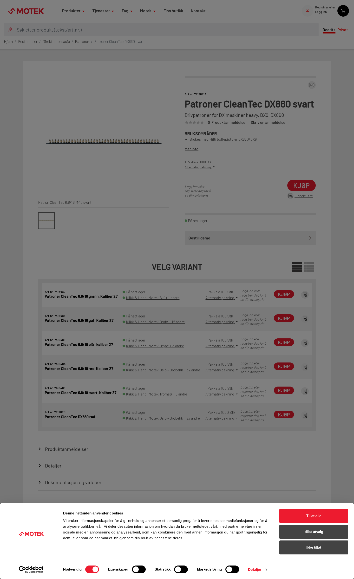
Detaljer (254, 569)
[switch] (139, 569)
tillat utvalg (314, 532)
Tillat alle (313, 516)
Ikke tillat (313, 547)
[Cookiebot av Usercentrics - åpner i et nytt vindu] (31, 569)
